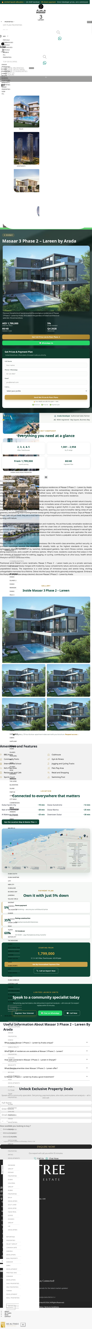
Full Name (8, 361)
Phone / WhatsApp (11, 370)
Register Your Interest (24, 1013)
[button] (46, 477)
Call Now (72, 1013)
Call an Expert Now (47, 971)
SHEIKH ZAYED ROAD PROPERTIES (21, 472)
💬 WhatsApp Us (46, 343)
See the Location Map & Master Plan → (20, 822)
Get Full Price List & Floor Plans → (46, 337)
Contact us (11, 78)
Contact (8, 1316)
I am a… (7, 387)
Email (7, 378)
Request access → (72, 734)
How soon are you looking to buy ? (15, 1126)
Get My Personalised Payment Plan (46, 964)
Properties (9, 22)
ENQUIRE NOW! (46, 1146)
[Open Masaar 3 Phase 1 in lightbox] (46, 630)
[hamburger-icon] (89, 22)
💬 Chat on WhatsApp (50, 1013)
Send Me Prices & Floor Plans (46, 397)
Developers (9, 1016)
